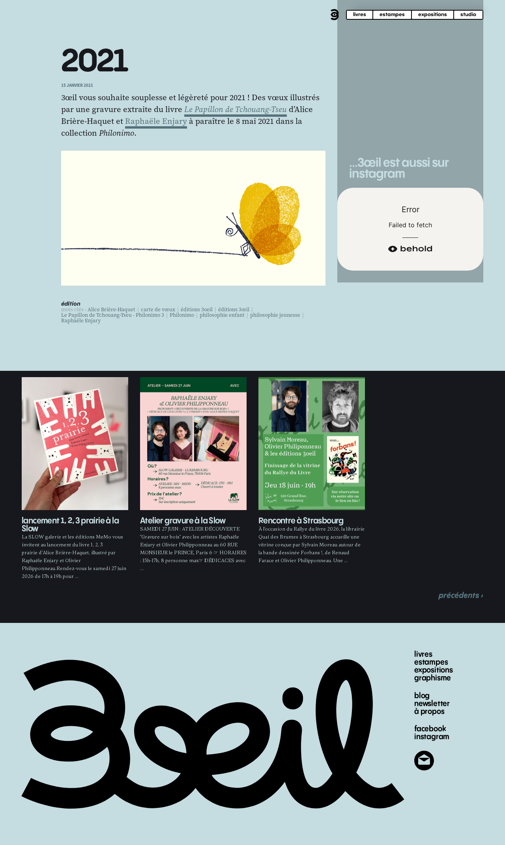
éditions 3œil (233, 309)
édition (70, 304)
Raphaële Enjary (156, 121)
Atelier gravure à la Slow (182, 521)
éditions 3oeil (197, 309)
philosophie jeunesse (275, 315)
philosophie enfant (222, 315)
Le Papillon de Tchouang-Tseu (235, 109)
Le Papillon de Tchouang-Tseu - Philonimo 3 (112, 315)
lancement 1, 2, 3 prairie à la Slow (70, 525)
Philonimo (182, 315)
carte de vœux (158, 309)
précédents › (461, 595)
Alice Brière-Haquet (111, 309)
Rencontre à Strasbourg (301, 521)
